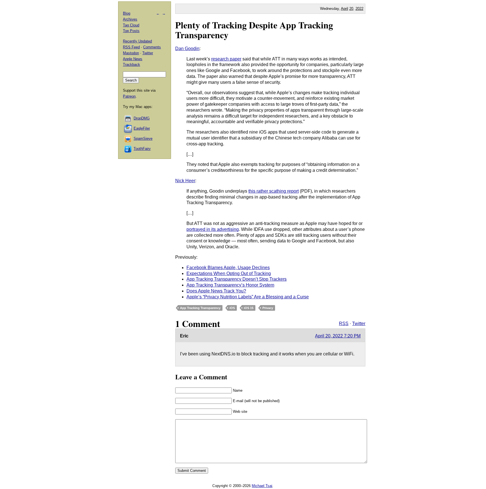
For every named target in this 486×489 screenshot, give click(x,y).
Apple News (132, 59)
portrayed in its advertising (212, 229)
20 (351, 8)
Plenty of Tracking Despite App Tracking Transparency (254, 29)
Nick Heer (185, 180)
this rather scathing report (273, 191)
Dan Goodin (187, 48)
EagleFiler (142, 128)
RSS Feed (131, 47)
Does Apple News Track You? (216, 291)
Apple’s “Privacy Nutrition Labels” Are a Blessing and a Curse (247, 296)
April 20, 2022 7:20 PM (338, 335)
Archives (130, 19)
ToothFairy (142, 149)
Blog (126, 13)
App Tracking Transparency (200, 308)
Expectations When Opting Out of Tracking (228, 273)
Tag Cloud (131, 25)
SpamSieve (143, 138)
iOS (232, 308)
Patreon (129, 96)
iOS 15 (248, 308)
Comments (152, 47)
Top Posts (131, 31)
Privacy (267, 308)
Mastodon (131, 53)
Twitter (358, 323)
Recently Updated (137, 41)
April (344, 8)
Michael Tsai (262, 486)
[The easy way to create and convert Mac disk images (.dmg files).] (128, 118)
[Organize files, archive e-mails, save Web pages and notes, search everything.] (128, 128)
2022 (359, 8)
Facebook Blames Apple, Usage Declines (228, 267)
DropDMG (142, 118)
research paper (226, 59)
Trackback (131, 64)
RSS (343, 323)
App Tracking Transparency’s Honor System (230, 285)
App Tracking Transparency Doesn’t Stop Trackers (236, 279)
